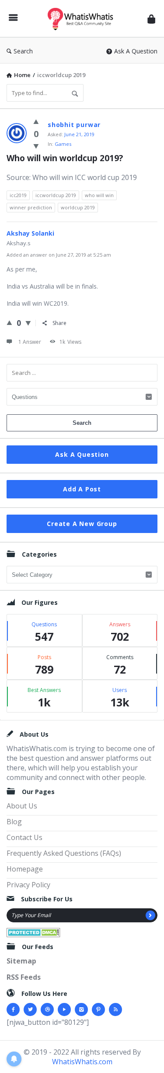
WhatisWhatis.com (82, 1061)
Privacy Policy (28, 884)
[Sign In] (151, 18)
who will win (99, 195)
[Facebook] (13, 1009)
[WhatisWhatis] (83, 18)
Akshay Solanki (30, 233)
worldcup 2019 (78, 207)
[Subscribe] (150, 915)
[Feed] (115, 1009)
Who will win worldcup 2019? (65, 158)
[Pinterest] (98, 1009)
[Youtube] (64, 1009)
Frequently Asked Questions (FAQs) (64, 853)
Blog (14, 821)
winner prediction (31, 207)
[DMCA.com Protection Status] (33, 931)
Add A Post (82, 489)
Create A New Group (82, 523)
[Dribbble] (47, 1009)
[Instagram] (81, 1009)
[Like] (36, 121)
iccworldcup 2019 (55, 195)
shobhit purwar (74, 124)
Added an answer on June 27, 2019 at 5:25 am (59, 254)
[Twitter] (30, 1009)
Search (23, 51)
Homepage (25, 869)
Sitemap (21, 961)
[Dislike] (36, 146)
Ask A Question (135, 51)
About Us (22, 806)
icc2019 (18, 195)
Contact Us (24, 837)
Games (63, 144)
